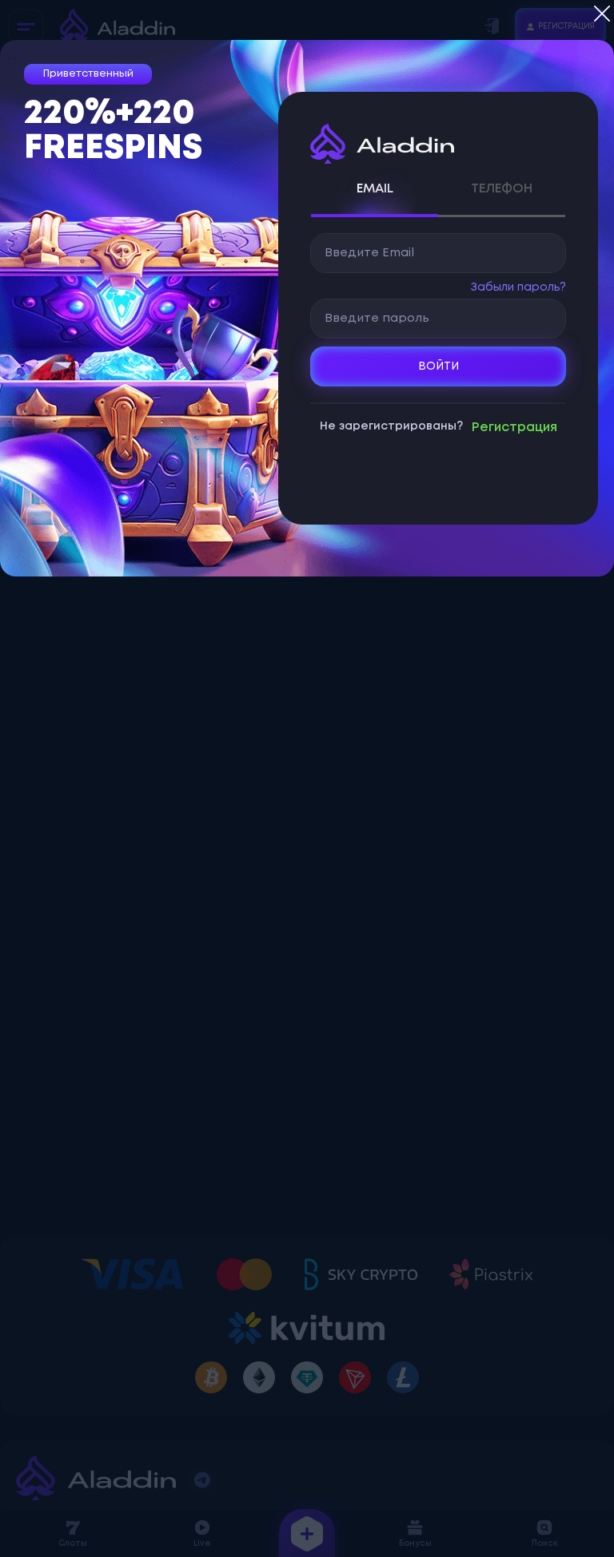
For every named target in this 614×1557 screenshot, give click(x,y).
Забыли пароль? (518, 287)
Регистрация (514, 428)
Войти (438, 366)
